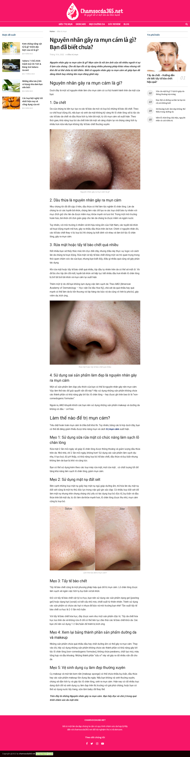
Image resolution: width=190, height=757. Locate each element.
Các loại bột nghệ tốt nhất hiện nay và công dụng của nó (32, 101)
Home (52, 31)
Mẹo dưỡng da (97, 24)
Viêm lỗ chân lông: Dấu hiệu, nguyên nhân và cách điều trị (170, 119)
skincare (81, 24)
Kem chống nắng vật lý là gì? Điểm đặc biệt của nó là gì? (32, 46)
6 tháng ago (29, 74)
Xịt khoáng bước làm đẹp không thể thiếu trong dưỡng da (170, 110)
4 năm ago (28, 54)
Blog (126, 24)
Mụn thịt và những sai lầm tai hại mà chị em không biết (170, 101)
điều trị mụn (65, 24)
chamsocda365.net (27, 754)
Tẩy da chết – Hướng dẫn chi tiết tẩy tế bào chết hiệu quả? (161, 78)
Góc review (114, 24)
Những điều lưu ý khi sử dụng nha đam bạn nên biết (32, 84)
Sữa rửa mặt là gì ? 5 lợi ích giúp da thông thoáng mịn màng (170, 93)
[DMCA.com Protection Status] (45, 754)
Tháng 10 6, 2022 (57, 54)
